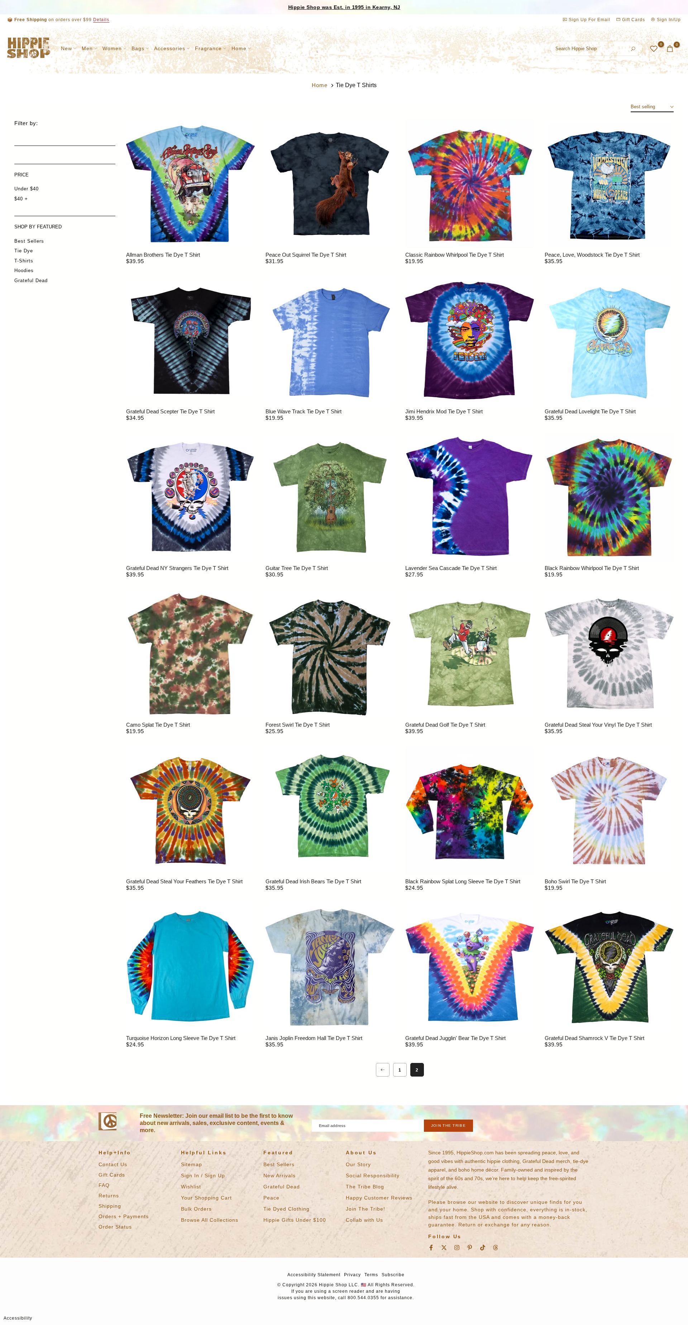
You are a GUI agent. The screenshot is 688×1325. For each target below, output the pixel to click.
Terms (371, 1274)
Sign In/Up (668, 19)
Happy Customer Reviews (379, 1198)
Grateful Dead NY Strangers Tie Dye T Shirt (177, 568)
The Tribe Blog (365, 1186)
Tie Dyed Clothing (286, 1209)
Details (101, 19)
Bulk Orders (196, 1209)
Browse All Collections (209, 1220)
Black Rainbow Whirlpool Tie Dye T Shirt (592, 568)
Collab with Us (364, 1220)
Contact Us (113, 1164)
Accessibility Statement (313, 1274)
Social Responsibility (373, 1175)
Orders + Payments (124, 1216)
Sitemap (191, 1164)
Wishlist (191, 1186)
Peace (271, 1198)
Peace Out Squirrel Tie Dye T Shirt (306, 255)
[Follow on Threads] (495, 1247)
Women (112, 48)
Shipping (110, 1206)
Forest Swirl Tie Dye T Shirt (298, 725)
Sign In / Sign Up (203, 1175)
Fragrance (208, 48)
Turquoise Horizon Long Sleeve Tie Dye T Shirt (180, 1038)
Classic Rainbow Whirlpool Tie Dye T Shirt (454, 255)
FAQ (104, 1185)
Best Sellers (29, 241)
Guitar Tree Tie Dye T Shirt (297, 568)
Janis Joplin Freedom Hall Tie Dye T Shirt (314, 1038)
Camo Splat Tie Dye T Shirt (158, 725)
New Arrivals (279, 1175)
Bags (138, 48)
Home (239, 48)
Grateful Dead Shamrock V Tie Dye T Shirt (594, 1038)
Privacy (352, 1274)
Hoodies (24, 270)
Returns (109, 1195)
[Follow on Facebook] (431, 1247)
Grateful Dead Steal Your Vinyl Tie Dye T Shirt (598, 725)
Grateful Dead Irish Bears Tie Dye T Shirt (313, 881)
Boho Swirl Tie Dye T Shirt (575, 881)
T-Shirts (23, 260)
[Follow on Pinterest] (470, 1247)
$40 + (21, 198)
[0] (654, 48)
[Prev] (383, 1070)
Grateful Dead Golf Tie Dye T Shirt (445, 725)
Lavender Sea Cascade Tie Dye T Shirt (451, 568)
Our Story (358, 1164)
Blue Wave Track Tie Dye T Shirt (303, 411)
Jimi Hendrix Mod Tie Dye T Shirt (444, 411)
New (66, 48)
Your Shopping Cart (206, 1198)
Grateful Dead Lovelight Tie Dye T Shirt (590, 411)
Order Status (115, 1227)
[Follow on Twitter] (444, 1247)
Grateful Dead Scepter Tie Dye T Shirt (170, 411)
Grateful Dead (31, 280)
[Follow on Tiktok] (483, 1247)
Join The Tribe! (365, 1209)
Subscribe (393, 1274)
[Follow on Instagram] (457, 1247)
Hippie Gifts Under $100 (294, 1220)
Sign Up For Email (589, 19)
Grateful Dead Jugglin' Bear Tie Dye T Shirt (455, 1038)
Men (87, 48)
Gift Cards (633, 19)
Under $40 (26, 188)
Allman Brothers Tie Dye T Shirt (163, 255)
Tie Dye (23, 250)
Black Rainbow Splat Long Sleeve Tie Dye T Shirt (462, 881)
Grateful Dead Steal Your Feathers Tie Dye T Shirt (184, 881)
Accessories (169, 48)
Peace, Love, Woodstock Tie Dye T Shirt (592, 255)
